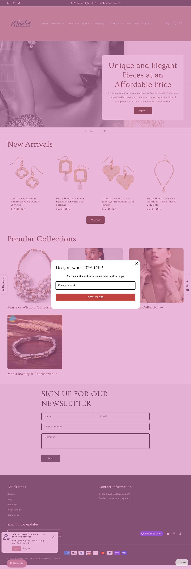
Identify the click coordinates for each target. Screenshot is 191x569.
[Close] (136, 263)
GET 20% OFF (95, 297)
